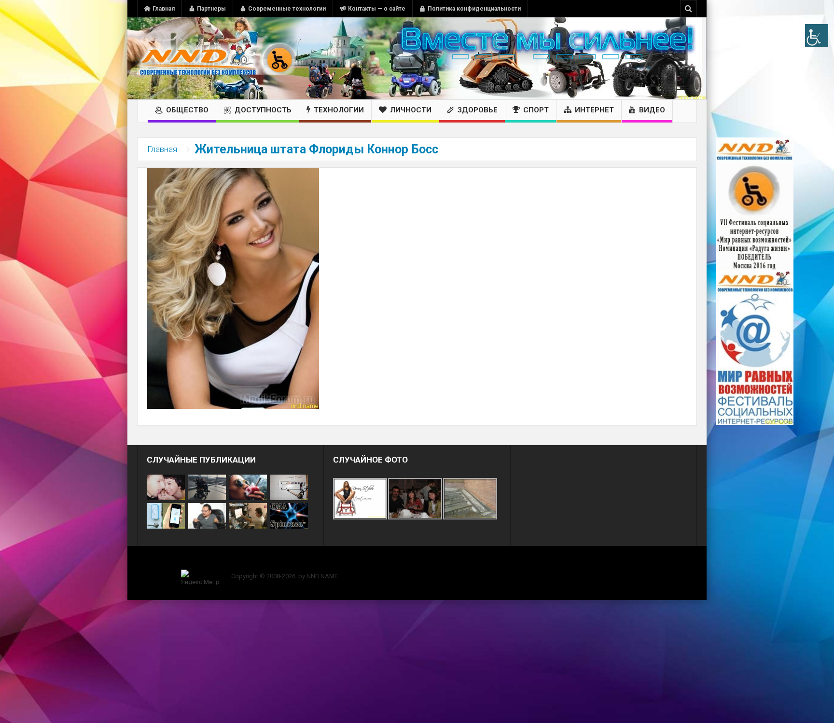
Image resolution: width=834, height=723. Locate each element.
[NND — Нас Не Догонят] (216, 58)
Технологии (339, 110)
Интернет (594, 110)
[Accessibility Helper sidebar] (816, 35)
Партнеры (211, 8)
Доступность (263, 110)
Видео (652, 110)
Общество (187, 110)
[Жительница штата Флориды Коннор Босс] (233, 288)
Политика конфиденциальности (474, 8)
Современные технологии (287, 8)
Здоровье (478, 110)
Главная (164, 8)
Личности (410, 110)
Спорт (536, 110)
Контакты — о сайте (376, 8)
